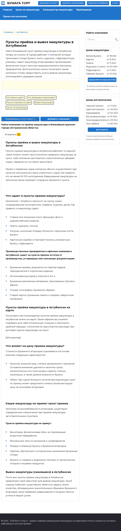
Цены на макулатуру (27, 9)
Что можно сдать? (15, 97)
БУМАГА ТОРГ (18, 3)
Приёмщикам (83, 9)
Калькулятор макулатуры (58, 9)
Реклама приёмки (98, 3)
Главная (7, 9)
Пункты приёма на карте (18, 102)
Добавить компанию (59, 119)
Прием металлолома (15, 16)
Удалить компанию (73, 3)
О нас (115, 3)
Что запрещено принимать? (42, 97)
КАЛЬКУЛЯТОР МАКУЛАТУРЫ (102, 80)
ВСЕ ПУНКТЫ (102, 130)
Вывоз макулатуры (44, 102)
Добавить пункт (48, 3)
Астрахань (10, 134)
